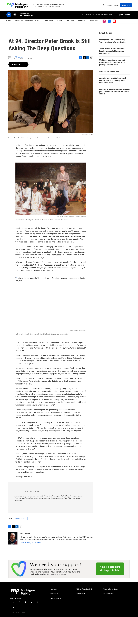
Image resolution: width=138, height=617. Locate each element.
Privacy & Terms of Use (110, 589)
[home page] (23, 591)
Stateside (19, 21)
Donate (126, 5)
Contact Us (53, 589)
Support (81, 21)
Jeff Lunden (19, 57)
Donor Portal (113, 5)
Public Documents (55, 598)
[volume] (15, 14)
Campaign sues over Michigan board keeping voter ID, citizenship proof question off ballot (112, 80)
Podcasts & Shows (33, 21)
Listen (59, 21)
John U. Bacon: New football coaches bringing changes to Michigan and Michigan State (112, 51)
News (8, 21)
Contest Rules (80, 593)
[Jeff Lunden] (12, 538)
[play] (9, 14)
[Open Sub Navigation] (12, 21)
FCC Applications (108, 593)
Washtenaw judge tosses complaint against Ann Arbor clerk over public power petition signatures (112, 62)
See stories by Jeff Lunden (30, 542)
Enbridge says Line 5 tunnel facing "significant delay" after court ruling (112, 41)
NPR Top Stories (20, 518)
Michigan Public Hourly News (85, 589)
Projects (49, 21)
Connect (70, 21)
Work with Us (54, 593)
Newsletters (95, 21)
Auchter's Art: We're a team (109, 71)
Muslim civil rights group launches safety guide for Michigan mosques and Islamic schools (114, 91)
